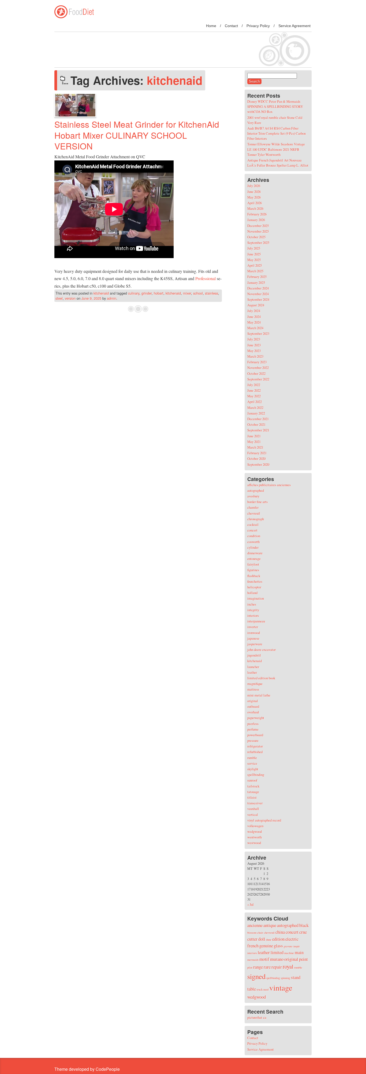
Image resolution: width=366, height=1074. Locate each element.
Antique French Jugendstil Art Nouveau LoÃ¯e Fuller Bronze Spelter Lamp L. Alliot (277, 163)
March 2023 (255, 356)
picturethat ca (256, 1017)
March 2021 (255, 447)
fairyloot (253, 564)
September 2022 (258, 379)
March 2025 (255, 271)
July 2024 (253, 310)
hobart (158, 293)
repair (276, 967)
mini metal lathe (258, 695)
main (299, 952)
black (304, 925)
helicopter (254, 587)
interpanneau (256, 621)
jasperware (254, 644)
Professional (205, 278)
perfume (253, 729)
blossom (251, 932)
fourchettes (254, 581)
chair (260, 932)
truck (260, 989)
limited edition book (261, 678)
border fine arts (257, 501)
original (252, 700)
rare (267, 967)
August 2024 (255, 305)
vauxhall (253, 808)
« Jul (250, 904)
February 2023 (257, 362)
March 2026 (255, 208)
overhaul (253, 712)
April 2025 (254, 265)
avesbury (253, 496)
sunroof (252, 780)
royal (288, 966)
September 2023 (258, 333)
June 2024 (254, 316)
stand (295, 977)
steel (59, 298)
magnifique (255, 683)
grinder (146, 293)
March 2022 (255, 407)
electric (291, 939)
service (252, 763)
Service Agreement (294, 26)
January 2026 (256, 219)
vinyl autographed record (264, 820)
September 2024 (258, 299)
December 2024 (258, 288)
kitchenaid (101, 293)
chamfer (253, 507)
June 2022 (254, 390)
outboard (253, 706)
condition (253, 535)
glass (278, 946)
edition (278, 939)
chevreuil (253, 513)
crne (303, 932)
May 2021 (254, 441)
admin (111, 298)
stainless (211, 293)
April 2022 (254, 401)
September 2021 (258, 430)
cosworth (253, 541)
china (280, 932)
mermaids (253, 960)
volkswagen (255, 825)
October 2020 (256, 458)
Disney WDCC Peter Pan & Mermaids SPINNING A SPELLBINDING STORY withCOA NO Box (275, 106)
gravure (288, 946)
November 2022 (258, 367)
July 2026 (253, 185)
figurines (253, 569)
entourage (254, 558)
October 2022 (256, 373)
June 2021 (254, 436)
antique (269, 925)
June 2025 (254, 254)
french (253, 946)
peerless (253, 723)
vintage (280, 987)
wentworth (254, 837)
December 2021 (258, 418)
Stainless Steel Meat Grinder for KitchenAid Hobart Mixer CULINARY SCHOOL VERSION (136, 135)
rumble (252, 757)
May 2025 (254, 259)
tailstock (253, 786)
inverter (252, 626)
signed (256, 976)
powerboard (255, 734)
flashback (253, 575)
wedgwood (254, 831)
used (265, 989)
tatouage (253, 791)
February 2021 (257, 452)
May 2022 (254, 396)
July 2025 (253, 248)
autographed (255, 490)
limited (277, 952)
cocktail (253, 524)
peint (303, 959)
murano (276, 959)
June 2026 (254, 191)
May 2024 (254, 322)
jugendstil (254, 655)
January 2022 (256, 413)
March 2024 (255, 327)
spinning (285, 978)
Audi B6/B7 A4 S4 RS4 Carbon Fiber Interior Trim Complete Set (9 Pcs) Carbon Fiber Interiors (276, 133)
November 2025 (258, 231)
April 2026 (254, 202)
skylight (252, 769)
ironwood (253, 632)
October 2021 (256, 424)
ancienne (255, 925)
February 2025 (257, 276)
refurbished (255, 751)
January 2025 (256, 282)
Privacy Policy (258, 26)
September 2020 (258, 464)
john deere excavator (261, 649)
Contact (231, 26)
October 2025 (256, 236)
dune (268, 939)
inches (251, 604)
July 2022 (253, 384)
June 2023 (254, 345)
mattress (253, 689)
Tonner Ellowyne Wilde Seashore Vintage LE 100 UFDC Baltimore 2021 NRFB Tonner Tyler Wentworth (276, 149)
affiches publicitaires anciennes (269, 484)
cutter (252, 939)
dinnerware (255, 553)
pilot (249, 967)
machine (289, 953)
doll (261, 939)
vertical (252, 814)
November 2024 (258, 293)
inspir (296, 946)
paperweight (255, 717)
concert (252, 530)
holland (252, 592)
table (251, 989)
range (258, 967)
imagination (255, 598)
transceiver (255, 803)
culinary (133, 293)
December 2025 (258, 225)
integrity (253, 609)
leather (252, 672)
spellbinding (255, 774)
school (198, 293)
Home (211, 26)
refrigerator (255, 746)
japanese (253, 638)
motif (264, 959)
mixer (187, 293)
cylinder (253, 547)
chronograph (255, 518)
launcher (253, 666)
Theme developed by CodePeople (87, 1069)
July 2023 (253, 339)
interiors (253, 615)
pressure (253, 740)
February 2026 (257, 214)
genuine (266, 946)
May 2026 (254, 197)
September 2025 (258, 242)
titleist (252, 797)
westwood (254, 842)
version (70, 298)
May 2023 (254, 350)
